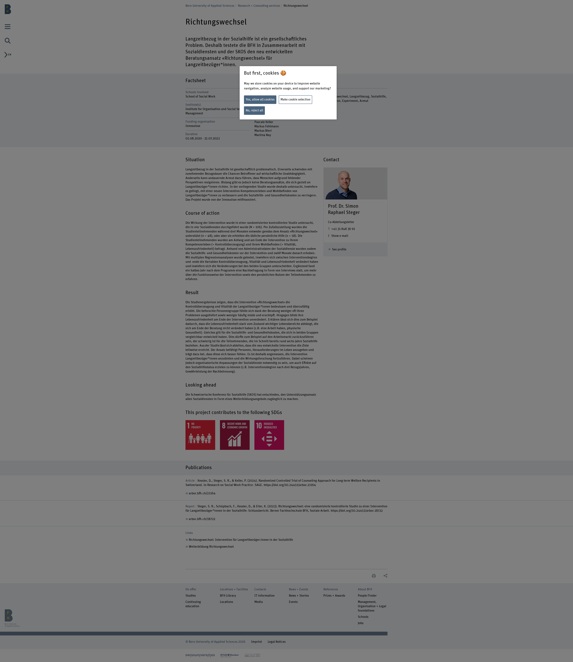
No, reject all (254, 110)
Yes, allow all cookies (260, 99)
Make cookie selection (295, 99)
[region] (288, 92)
